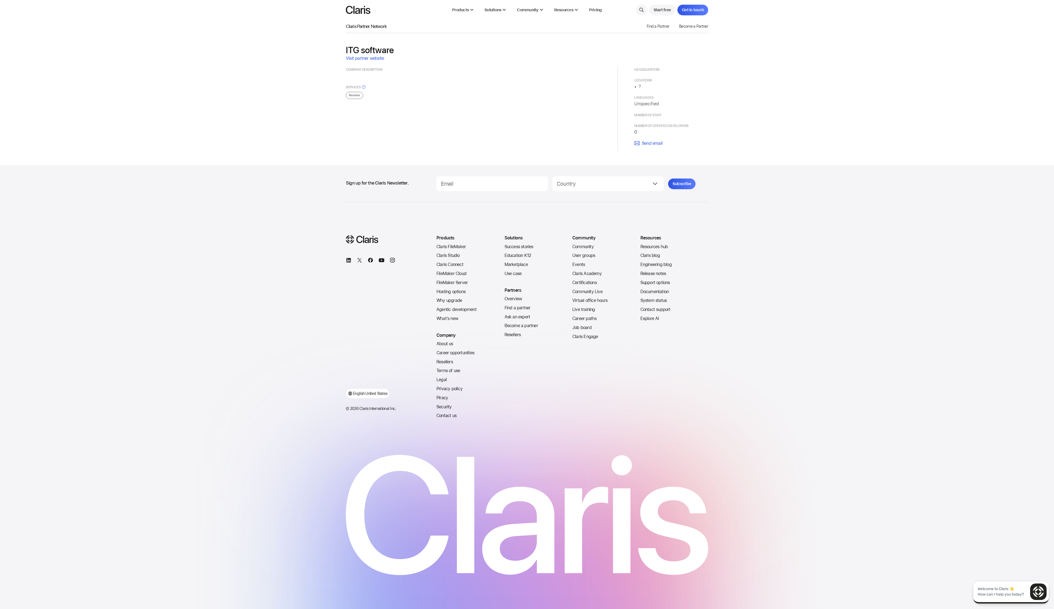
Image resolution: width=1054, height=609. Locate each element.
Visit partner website (365, 58)
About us (444, 343)
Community (583, 246)
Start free (662, 9)
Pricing (595, 10)
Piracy (442, 397)
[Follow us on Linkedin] (348, 261)
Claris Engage (585, 336)
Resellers (444, 361)
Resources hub (654, 246)
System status (653, 300)
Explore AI (649, 318)
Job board (582, 327)
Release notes (653, 273)
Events (578, 264)
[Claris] (358, 10)
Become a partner (521, 325)
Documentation (654, 291)
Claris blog (650, 255)
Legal (441, 379)
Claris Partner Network (366, 26)
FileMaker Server (452, 282)
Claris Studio (448, 255)
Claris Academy (587, 273)
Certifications (584, 282)
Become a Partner (693, 26)
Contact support (655, 309)
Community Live (587, 291)
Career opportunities (455, 352)
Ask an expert (517, 316)
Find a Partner (658, 26)
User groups (583, 255)
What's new (447, 318)
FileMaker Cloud (451, 273)
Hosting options (451, 291)
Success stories (518, 246)
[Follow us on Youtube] (381, 261)
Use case (513, 273)
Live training (583, 309)
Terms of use (448, 370)
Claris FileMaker (451, 246)
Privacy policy (449, 388)
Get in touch (693, 9)
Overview (513, 298)
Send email (652, 143)
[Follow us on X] (359, 261)
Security (444, 406)
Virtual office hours (589, 300)
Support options (655, 282)
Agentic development (456, 309)
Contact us (446, 415)
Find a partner (517, 307)
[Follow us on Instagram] (392, 261)
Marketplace (516, 264)
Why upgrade (449, 300)
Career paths (584, 318)
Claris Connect (449, 264)
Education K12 (517, 255)
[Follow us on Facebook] (370, 261)
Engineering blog (656, 264)
